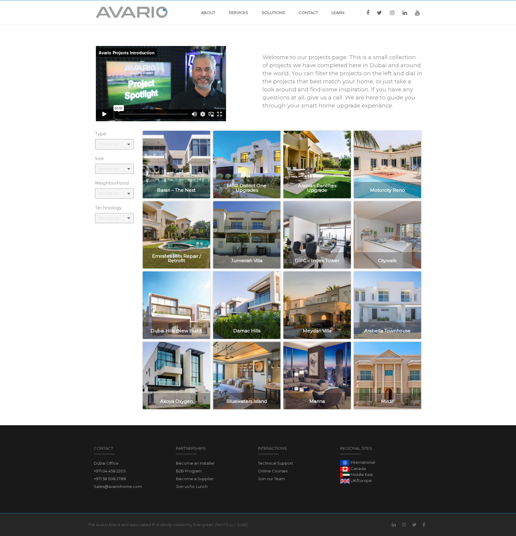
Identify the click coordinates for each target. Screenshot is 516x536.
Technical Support (275, 463)
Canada (358, 468)
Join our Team (271, 478)
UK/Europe (361, 480)
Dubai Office (106, 463)
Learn (337, 12)
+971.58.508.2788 (110, 478)
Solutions (273, 12)
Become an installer (195, 463)
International (362, 462)
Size (99, 158)
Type (100, 133)
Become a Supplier (195, 478)
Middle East (361, 474)
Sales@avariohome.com (118, 486)
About (208, 12)
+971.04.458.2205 (109, 471)
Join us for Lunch (192, 486)
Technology (108, 208)
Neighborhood (112, 183)
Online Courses (273, 471)
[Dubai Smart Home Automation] (132, 12)
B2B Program (189, 471)
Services (238, 12)
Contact (308, 12)
